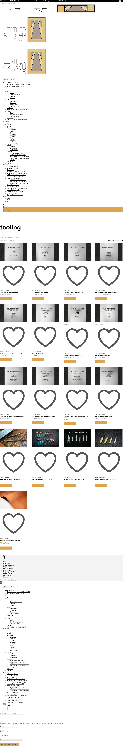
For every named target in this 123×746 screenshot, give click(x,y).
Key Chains (13, 143)
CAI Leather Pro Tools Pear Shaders (73, 355)
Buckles (12, 131)
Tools (5, 88)
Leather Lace (14, 150)
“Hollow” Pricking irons (10, 83)
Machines (10, 108)
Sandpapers (14, 104)
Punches (12, 96)
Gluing (9, 126)
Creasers (13, 103)
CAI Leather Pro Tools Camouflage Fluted (106, 292)
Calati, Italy (10, 170)
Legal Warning (7, 567)
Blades (12, 93)
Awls (11, 113)
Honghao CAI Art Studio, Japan (17, 173)
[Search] (4, 81)
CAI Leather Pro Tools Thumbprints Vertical (43, 416)
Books (9, 124)
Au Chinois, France (12, 168)
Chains (12, 133)
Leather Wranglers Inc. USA (15, 176)
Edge (8, 99)
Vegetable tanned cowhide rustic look (10, 540)
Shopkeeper (12, 580)
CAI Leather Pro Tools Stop (102, 355)
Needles (12, 160)
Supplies (6, 121)
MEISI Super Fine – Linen (18, 155)
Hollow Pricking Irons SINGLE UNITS (18, 84)
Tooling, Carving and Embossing (17, 119)
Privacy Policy (7, 570)
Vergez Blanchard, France (15, 195)
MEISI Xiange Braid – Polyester (19, 158)
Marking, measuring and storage (17, 109)
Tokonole (10, 161)
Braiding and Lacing (16, 114)
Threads (9, 151)
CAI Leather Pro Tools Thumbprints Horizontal (12, 416)
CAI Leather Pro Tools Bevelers (40, 292)
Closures (13, 134)
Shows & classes (8, 565)
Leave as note (4, 735)
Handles (12, 139)
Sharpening (10, 118)
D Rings (12, 136)
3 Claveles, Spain (12, 166)
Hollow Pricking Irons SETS (15, 86)
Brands (5, 165)
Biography (6, 563)
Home (2, 237)
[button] (3, 204)
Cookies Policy (8, 568)
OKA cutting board (16, 94)
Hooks (12, 141)
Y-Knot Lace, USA (12, 193)
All (7, 89)
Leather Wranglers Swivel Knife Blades (74, 479)
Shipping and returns (9, 572)
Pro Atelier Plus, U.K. (13, 190)
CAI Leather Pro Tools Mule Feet (103, 416)
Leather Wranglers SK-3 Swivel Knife (42, 479)
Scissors (12, 98)
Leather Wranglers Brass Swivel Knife (105, 479)
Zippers (9, 163)
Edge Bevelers (14, 106)
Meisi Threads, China (13, 178)
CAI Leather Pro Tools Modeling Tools (10, 479)
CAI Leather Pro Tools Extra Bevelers (73, 292)
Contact (5, 577)
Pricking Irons (14, 116)
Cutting (9, 91)
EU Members (7, 575)
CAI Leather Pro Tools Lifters (39, 353)
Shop (5, 562)
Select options (6, 298)
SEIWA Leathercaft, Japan (15, 191)
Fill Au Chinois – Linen (17, 153)
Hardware (10, 128)
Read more (100, 361)
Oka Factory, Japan (13, 186)
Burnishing (13, 101)
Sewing (9, 111)
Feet (11, 138)
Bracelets (13, 129)
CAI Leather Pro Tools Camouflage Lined (11, 353)
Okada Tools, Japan (13, 185)
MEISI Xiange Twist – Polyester (19, 156)
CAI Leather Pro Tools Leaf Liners (9, 292)
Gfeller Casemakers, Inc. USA (16, 171)
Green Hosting (7, 573)
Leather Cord (14, 148)
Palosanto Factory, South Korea (17, 188)
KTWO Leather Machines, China (16, 175)
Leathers (12, 146)
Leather (9, 145)
